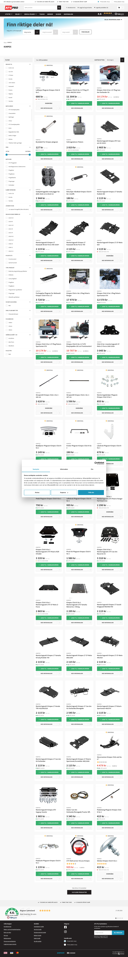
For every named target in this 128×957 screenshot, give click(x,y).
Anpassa (63, 492)
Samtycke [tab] (36, 469)
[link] (64, 913)
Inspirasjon (68, 14)
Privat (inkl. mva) (105, 2)
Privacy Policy (97, 937)
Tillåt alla (91, 492)
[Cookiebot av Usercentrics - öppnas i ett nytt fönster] (96, 463)
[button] (110, 14)
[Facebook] (78, 927)
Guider (58, 14)
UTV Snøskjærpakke (14, 124)
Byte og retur (7, 932)
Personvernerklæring (10, 941)
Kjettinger (11, 117)
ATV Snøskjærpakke (14, 109)
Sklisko (10, 139)
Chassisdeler (12, 113)
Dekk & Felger (29, 14)
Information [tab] (64, 469)
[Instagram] (78, 931)
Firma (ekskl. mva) (119, 2)
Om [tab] (92, 469)
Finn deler (85, 32)
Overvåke (48, 103)
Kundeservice (71, 7)
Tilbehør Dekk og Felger (15, 143)
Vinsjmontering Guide (40, 932)
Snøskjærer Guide (39, 926)
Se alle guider (37, 941)
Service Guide (37, 929)
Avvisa (37, 492)
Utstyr (7, 14)
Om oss (6, 935)
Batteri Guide (37, 935)
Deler (17, 14)
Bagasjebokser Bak (14, 132)
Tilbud (41, 14)
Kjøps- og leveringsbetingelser (12, 929)
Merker (50, 14)
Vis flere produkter (79, 892)
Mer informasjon (46, 108)
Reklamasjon (7, 938)
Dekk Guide (37, 938)
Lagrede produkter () (102, 7)
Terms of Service (104, 937)
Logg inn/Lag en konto (85, 7)
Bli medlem (118, 933)
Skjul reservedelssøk (112, 20)
